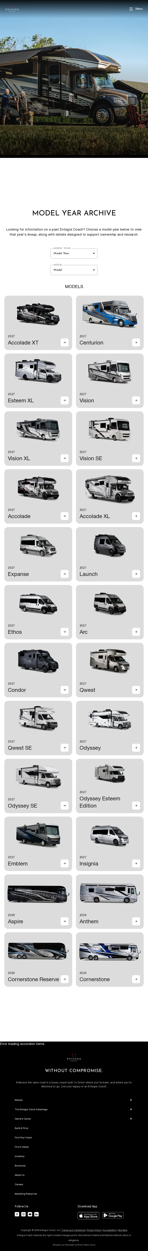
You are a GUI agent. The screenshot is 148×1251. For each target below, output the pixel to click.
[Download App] (88, 1216)
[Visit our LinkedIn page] (36, 1214)
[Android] (113, 1216)
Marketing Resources (26, 1194)
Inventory (19, 1156)
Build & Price (21, 1128)
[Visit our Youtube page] (30, 1214)
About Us (19, 1175)
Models (18, 1100)
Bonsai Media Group (86, 1244)
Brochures (20, 1166)
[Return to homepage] (74, 1057)
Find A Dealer (22, 1147)
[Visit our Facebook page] (17, 1214)
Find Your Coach (23, 1137)
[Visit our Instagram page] (23, 1214)
